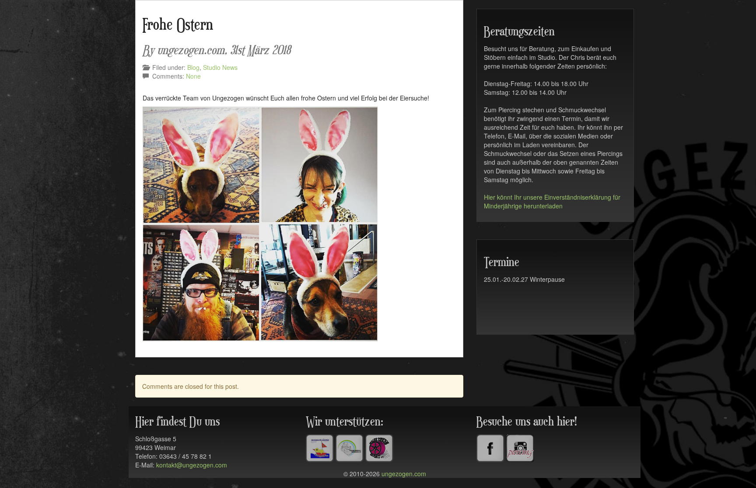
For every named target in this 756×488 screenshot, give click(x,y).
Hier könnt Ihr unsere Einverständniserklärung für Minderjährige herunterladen (552, 201)
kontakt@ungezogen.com (191, 464)
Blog (193, 67)
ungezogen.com (404, 473)
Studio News (220, 67)
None (193, 76)
